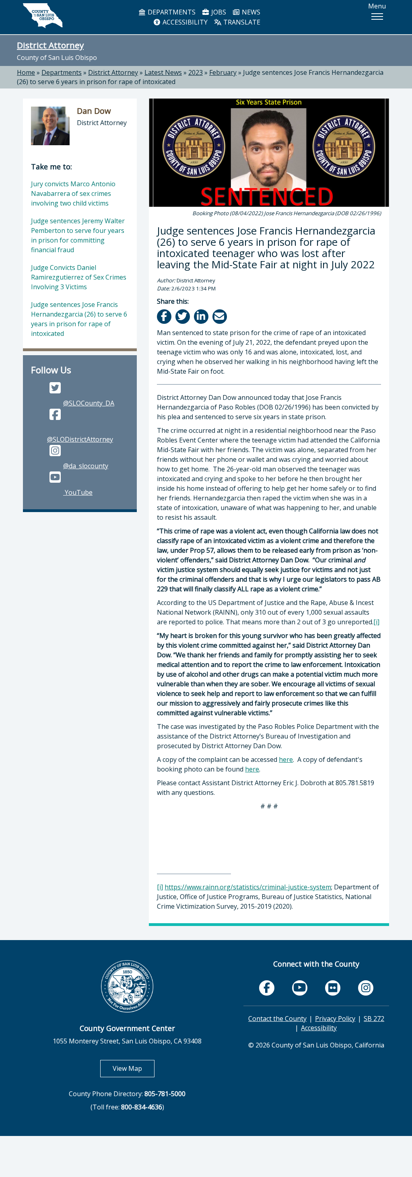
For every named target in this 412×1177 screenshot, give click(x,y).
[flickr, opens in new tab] (332, 988)
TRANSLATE (241, 22)
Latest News (163, 72)
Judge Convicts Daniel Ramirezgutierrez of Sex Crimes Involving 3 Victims (78, 277)
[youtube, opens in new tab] (300, 987)
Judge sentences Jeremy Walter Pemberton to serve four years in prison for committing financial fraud (78, 235)
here (286, 759)
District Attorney (50, 45)
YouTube (78, 492)
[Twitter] (183, 316)
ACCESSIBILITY (184, 22)
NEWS (250, 12)
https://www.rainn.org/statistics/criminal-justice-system (248, 887)
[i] (376, 621)
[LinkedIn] (202, 316)
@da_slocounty (85, 465)
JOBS (218, 12)
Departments (61, 72)
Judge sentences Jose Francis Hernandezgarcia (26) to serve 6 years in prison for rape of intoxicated (79, 319)
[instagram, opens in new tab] (365, 988)
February (223, 72)
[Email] (220, 316)
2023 (195, 72)
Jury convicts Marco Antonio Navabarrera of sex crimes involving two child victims (73, 193)
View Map (133, 1068)
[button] (377, 16)
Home (26, 72)
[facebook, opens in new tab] (266, 988)
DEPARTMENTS (171, 12)
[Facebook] (165, 316)
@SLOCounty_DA (88, 403)
